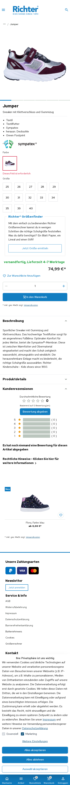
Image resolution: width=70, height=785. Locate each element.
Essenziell (12, 734)
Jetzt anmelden (16, 587)
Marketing (31, 734)
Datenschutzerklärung (35, 728)
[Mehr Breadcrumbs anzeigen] (4, 24)
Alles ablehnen (35, 759)
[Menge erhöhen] (63, 286)
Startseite (7, 783)
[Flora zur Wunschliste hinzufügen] (61, 515)
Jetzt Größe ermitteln (35, 248)
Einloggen (63, 783)
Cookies (9, 637)
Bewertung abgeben (35, 411)
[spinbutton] (35, 286)
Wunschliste (35, 780)
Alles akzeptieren (35, 750)
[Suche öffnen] (66, 9)
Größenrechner (13, 643)
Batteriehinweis (13, 631)
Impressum (49, 719)
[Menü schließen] (3, 9)
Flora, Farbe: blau (35, 522)
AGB (7, 601)
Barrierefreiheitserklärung (19, 625)
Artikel (21, 783)
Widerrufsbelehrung (16, 607)
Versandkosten (31, 305)
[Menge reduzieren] (6, 286)
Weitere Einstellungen (35, 741)
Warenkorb (49, 780)
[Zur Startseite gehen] (30, 9)
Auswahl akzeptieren (35, 769)
